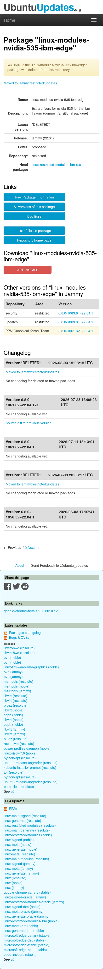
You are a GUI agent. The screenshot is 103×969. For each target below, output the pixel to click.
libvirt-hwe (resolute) (19, 647)
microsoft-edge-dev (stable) (25, 940)
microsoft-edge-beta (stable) (25, 949)
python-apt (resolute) (20, 757)
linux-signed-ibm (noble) (22, 906)
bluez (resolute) (16, 705)
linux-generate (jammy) (21, 873)
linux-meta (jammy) (18, 868)
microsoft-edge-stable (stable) (26, 944)
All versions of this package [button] (34, 206)
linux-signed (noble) (19, 839)
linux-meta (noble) (17, 844)
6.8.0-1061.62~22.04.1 (75, 330)
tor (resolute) (13, 772)
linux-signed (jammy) (19, 863)
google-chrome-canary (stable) (27, 892)
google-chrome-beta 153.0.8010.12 (31, 610)
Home (9, 20)
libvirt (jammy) (14, 729)
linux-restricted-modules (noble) (28, 834)
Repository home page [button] (34, 240)
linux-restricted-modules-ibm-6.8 (56, 164)
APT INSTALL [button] (27, 269)
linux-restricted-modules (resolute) (30, 825)
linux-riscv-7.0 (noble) (20, 753)
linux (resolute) (15, 877)
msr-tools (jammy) (17, 690)
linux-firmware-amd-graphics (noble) (31, 667)
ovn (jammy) (13, 671)
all (12, 791)
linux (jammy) (14, 887)
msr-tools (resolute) (18, 681)
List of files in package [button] (34, 230)
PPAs (13, 808)
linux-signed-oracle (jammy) (25, 897)
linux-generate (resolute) (22, 820)
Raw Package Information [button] (34, 197)
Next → (33, 547)
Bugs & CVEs (19, 637)
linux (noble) (13, 882)
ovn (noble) (12, 657)
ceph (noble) (13, 714)
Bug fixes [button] (34, 216)
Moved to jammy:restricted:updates (30, 83)
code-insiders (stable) (20, 954)
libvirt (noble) (13, 710)
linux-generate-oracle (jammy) (27, 916)
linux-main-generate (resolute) (27, 830)
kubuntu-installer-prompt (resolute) (30, 767)
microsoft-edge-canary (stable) (27, 935)
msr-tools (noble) (16, 686)
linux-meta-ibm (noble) (21, 925)
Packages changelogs (25, 632)
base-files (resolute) (19, 786)
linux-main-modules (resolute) (26, 858)
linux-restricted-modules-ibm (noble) (31, 921)
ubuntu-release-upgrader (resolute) (30, 762)
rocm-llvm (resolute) (19, 743)
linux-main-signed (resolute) (25, 815)
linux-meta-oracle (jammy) (24, 911)
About (19, 565)
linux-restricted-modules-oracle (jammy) (34, 901)
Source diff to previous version (29, 422)
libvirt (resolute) (15, 695)
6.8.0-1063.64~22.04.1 (75, 313)
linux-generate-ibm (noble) (24, 930)
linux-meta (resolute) (19, 854)
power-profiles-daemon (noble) (27, 748)
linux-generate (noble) (20, 849)
